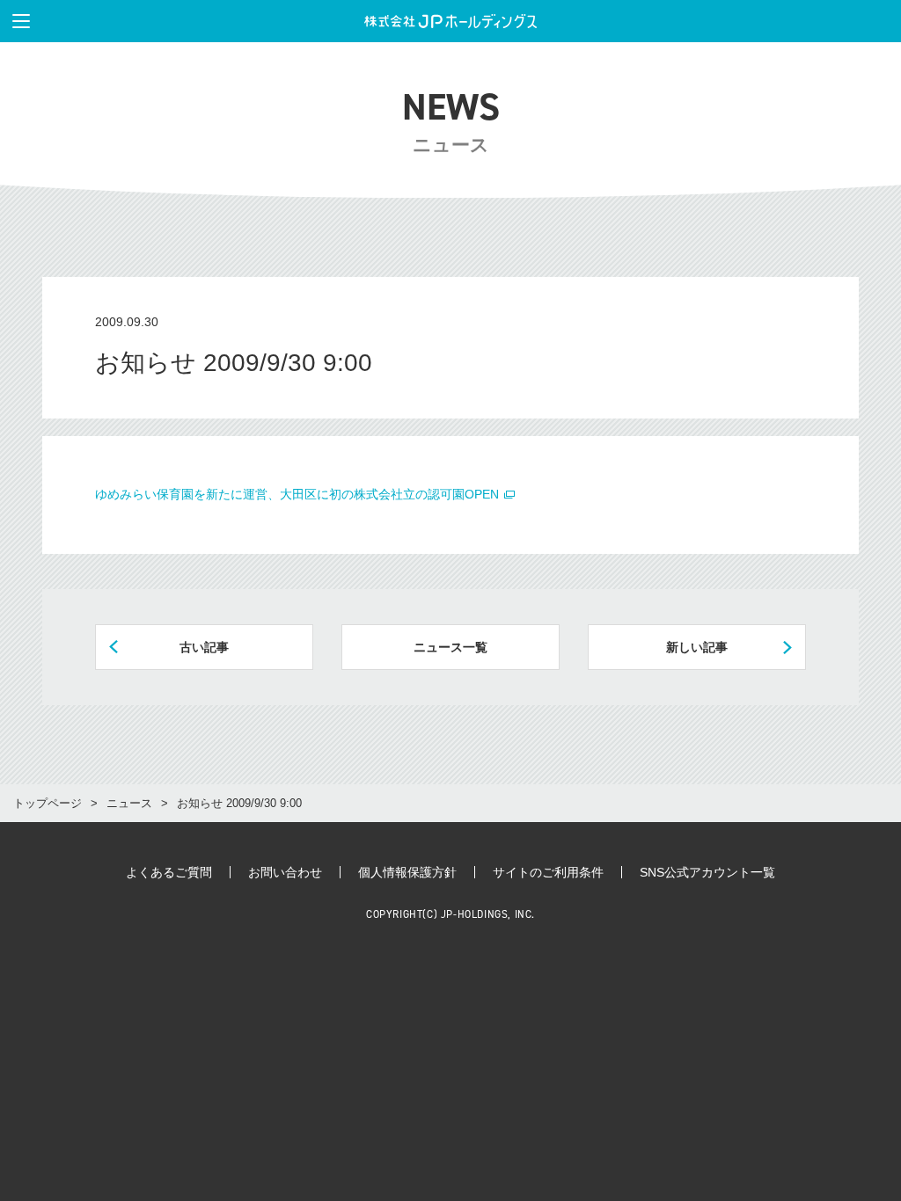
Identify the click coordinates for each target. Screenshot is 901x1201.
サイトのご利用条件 (548, 872)
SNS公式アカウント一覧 (707, 872)
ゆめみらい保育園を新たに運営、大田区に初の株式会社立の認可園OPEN (298, 494)
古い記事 (204, 647)
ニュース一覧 (450, 647)
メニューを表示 (21, 21)
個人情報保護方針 (407, 872)
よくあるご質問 (169, 872)
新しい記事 (697, 647)
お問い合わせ (285, 872)
